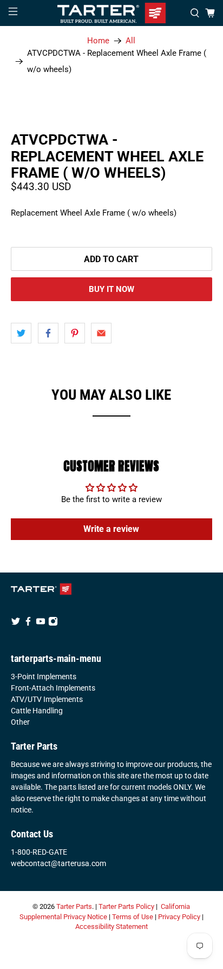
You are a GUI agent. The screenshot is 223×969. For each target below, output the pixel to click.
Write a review (111, 529)
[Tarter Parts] (111, 13)
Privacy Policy (179, 917)
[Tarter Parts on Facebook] (28, 623)
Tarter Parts (74, 906)
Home (98, 41)
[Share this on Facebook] (48, 333)
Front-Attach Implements (53, 688)
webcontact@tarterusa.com (58, 863)
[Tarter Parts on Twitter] (16, 623)
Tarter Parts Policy (126, 906)
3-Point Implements (43, 676)
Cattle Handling (37, 710)
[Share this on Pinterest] (74, 333)
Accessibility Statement (111, 926)
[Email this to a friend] (101, 333)
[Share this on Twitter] (21, 333)
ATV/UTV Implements (47, 699)
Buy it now (111, 289)
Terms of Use (132, 917)
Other (20, 722)
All (130, 41)
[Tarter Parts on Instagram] (53, 623)
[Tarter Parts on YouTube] (40, 623)
